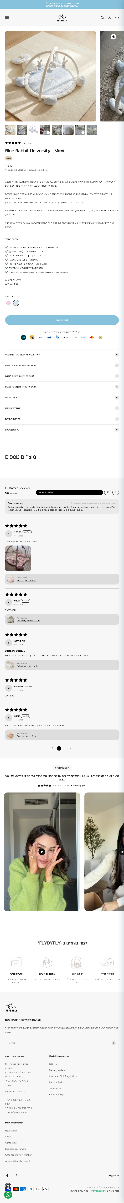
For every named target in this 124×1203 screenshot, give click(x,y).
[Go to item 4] (45, 130)
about (8, 1136)
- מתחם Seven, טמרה (16, 1112)
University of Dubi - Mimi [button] (28, 621)
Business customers (15, 1149)
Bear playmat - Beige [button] (27, 736)
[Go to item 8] (92, 130)
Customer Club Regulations (63, 1076)
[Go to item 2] (22, 130)
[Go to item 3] (33, 130)
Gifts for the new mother (18, 1155)
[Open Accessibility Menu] (8, 1186)
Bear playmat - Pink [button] (26, 580)
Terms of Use (56, 1088)
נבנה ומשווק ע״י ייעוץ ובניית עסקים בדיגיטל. (94, 1191)
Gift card (53, 1064)
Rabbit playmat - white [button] (28, 666)
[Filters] (107, 492)
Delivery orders (57, 1070)
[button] (13, 143)
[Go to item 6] (68, 130)
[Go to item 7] (80, 130)
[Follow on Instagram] (15, 1175)
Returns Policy (56, 1082)
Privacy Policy (56, 1094)
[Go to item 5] (57, 130)
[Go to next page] (71, 748)
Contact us (11, 1142)
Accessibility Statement (17, 1161)
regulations (11, 1130)
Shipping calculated (27, 170)
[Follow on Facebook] (7, 1175)
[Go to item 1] (10, 130)
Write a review (46, 492)
